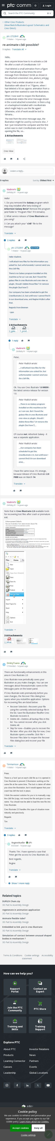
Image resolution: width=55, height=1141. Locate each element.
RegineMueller (18, 842)
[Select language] (35, 6)
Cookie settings (32, 955)
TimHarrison (12, 764)
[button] (3, 6)
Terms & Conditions (12, 955)
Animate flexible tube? (14, 918)
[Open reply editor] (27, 171)
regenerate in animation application (21, 909)
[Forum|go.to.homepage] (17, 5)
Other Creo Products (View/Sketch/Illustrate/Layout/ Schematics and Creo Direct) (26, 25)
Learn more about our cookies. (34, 1121)
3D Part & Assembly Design (15, 905)
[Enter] (4, 13)
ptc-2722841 (13, 36)
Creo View (8, 151)
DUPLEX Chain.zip (11, 901)
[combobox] (27, 13)
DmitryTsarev (13, 663)
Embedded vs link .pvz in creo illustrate (22, 927)
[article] (27, 215)
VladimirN (11, 189)
